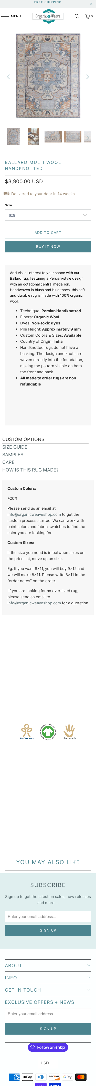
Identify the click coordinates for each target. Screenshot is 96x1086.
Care (8, 462)
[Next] (87, 76)
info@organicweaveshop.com (34, 514)
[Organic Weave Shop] (48, 16)
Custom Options (23, 439)
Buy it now (48, 246)
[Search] (77, 16)
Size (8, 205)
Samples (12, 454)
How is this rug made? (30, 470)
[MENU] (2, 16)
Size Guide (14, 447)
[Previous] (9, 76)
